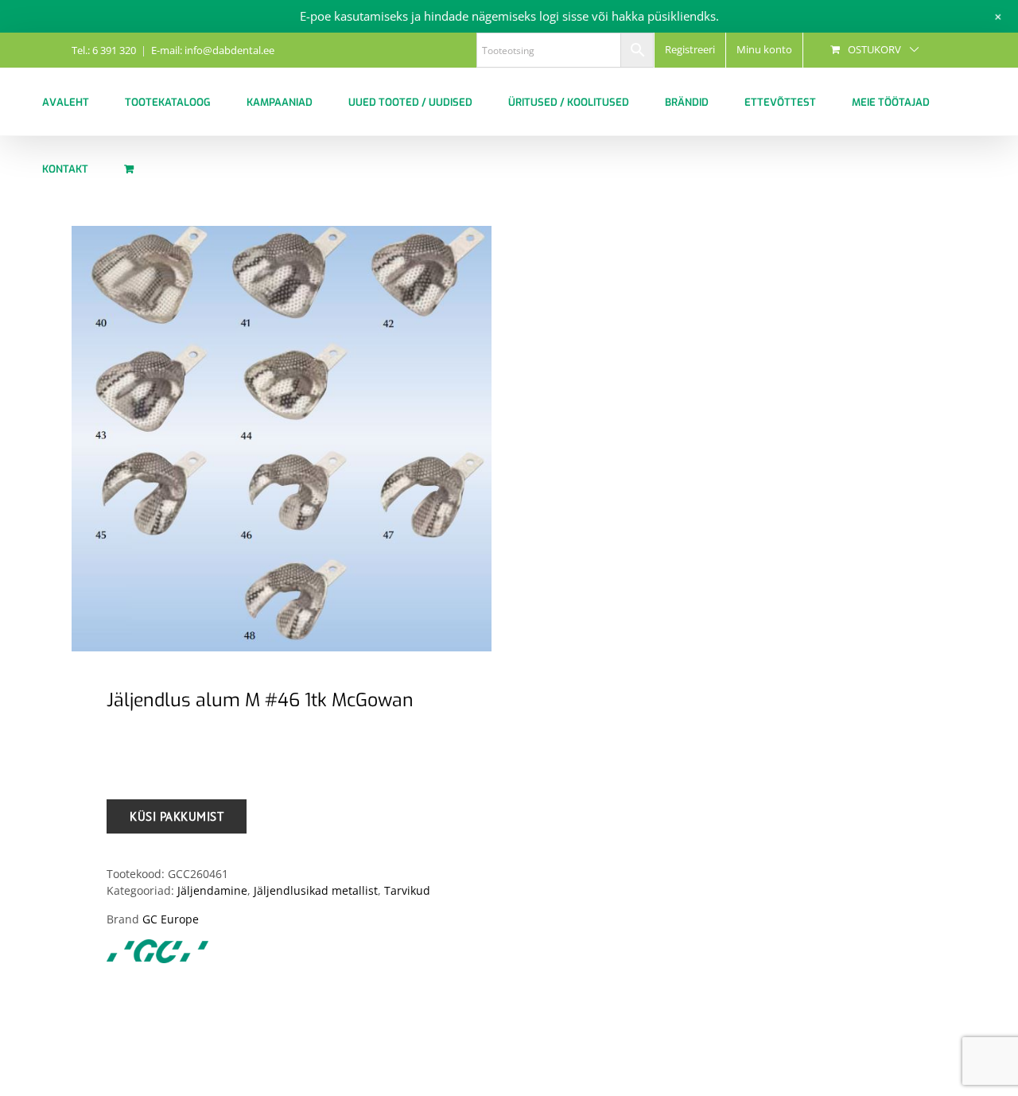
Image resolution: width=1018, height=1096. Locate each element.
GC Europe (170, 919)
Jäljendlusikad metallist (316, 890)
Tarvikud (407, 890)
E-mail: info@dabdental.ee (212, 50)
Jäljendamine (212, 890)
